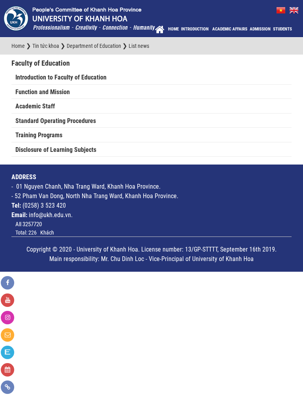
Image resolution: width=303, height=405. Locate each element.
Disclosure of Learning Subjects (55, 149)
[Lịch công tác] (7, 370)
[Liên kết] (7, 387)
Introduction (195, 29)
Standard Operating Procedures (55, 121)
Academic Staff (35, 106)
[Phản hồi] (7, 335)
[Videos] (7, 300)
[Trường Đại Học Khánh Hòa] (79, 18)
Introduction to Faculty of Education (61, 77)
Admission (260, 29)
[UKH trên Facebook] (7, 283)
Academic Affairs (229, 29)
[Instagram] (7, 317)
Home (173, 29)
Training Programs (38, 135)
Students (282, 29)
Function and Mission (42, 92)
